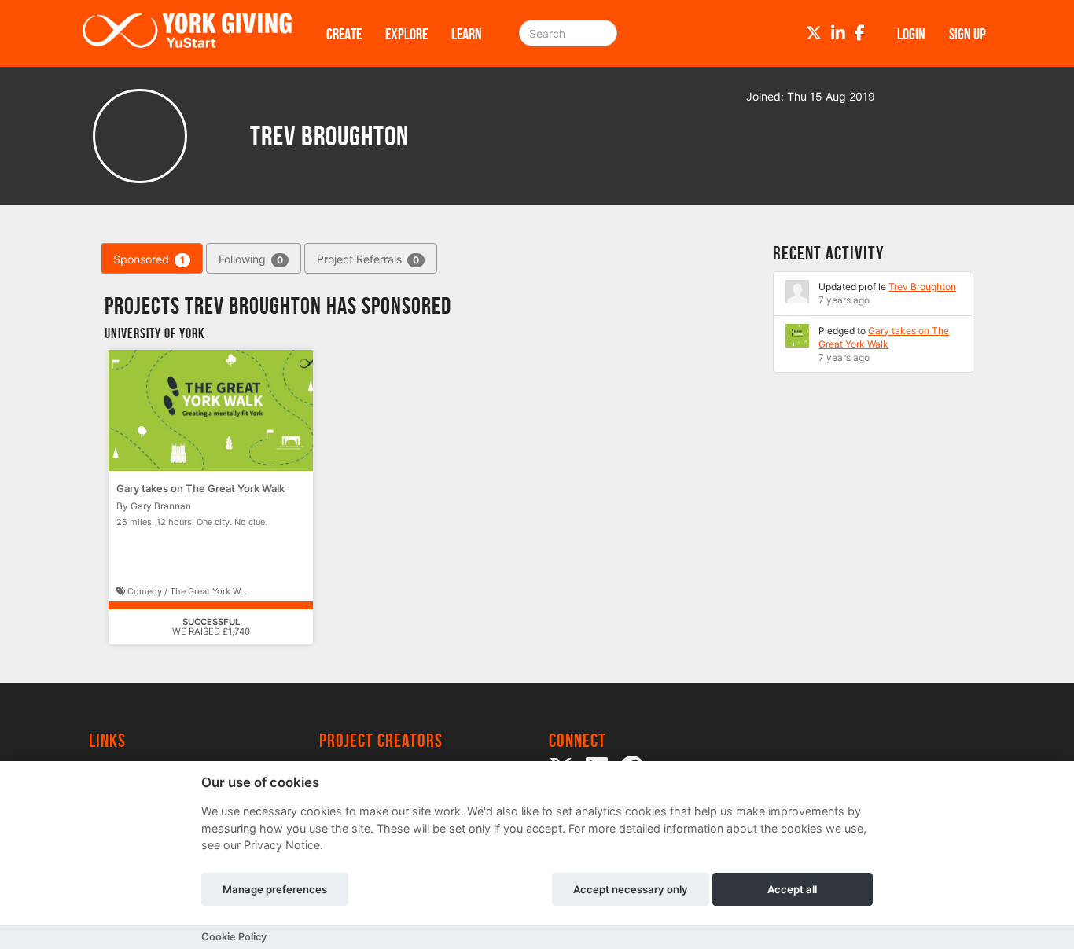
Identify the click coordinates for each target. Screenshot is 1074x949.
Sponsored (149, 259)
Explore (406, 33)
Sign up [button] (967, 33)
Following (251, 259)
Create (344, 33)
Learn (466, 33)
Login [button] (911, 33)
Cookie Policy (234, 937)
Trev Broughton (922, 286)
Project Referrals (368, 259)
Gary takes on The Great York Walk (200, 488)
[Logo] (187, 33)
